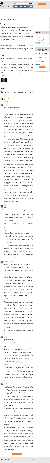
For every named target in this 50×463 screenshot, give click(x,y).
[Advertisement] (25, 12)
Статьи (15, 6)
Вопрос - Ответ (23, 6)
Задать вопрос (42, 67)
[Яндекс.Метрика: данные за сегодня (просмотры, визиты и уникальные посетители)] (46, 459)
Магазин (30, 6)
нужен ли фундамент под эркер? (40, 39)
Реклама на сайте (31, 459)
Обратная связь (18, 459)
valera (5, 98)
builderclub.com (2, 4)
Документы (25, 459)
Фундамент (37, 36)
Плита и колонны (38, 42)
